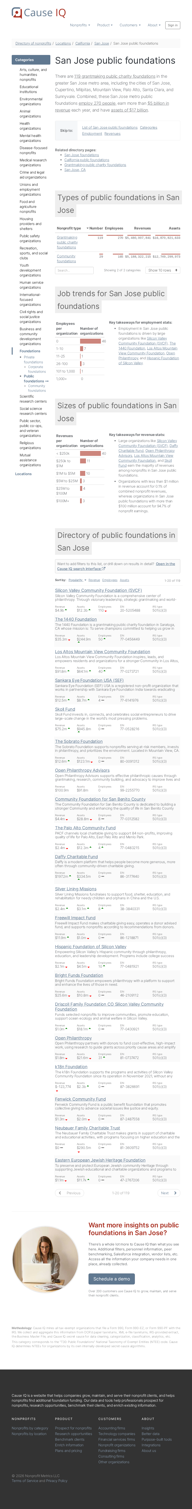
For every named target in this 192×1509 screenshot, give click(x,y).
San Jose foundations (81, 155)
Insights (148, 1428)
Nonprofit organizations (117, 1445)
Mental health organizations (30, 138)
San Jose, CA (75, 169)
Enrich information (69, 1445)
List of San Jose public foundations (110, 127)
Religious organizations (30, 445)
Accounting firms (111, 1428)
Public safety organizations (30, 238)
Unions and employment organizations (30, 189)
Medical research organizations (33, 162)
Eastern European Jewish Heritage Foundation (100, 1160)
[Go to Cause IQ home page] (38, 13)
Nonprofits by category (30, 1428)
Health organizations (30, 126)
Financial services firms (116, 1439)
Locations (63, 43)
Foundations (30, 351)
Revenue (94, 580)
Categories (24, 60)
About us (149, 1450)
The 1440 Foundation (76, 619)
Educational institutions (29, 89)
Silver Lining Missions (75, 888)
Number (96, 228)
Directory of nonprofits (33, 43)
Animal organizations (30, 113)
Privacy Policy (56, 1480)
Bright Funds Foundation (79, 975)
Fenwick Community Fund (80, 1099)
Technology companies (116, 1433)
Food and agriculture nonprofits (28, 206)
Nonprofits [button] (79, 25)
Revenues (112, 133)
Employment (92, 133)
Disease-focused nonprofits (33, 150)
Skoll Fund (65, 709)
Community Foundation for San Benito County (100, 799)
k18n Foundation (71, 1066)
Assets (174, 228)
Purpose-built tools (157, 1439)
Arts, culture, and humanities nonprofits (33, 74)
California (82, 43)
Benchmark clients (69, 1439)
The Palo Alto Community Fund (85, 827)
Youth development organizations (30, 270)
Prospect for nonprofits (73, 1428)
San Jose (101, 43)
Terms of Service (25, 1480)
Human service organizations (32, 285)
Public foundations (34, 378)
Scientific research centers (33, 398)
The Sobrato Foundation (79, 741)
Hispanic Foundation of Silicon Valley (90, 946)
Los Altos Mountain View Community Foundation (102, 651)
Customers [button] (129, 25)
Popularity (76, 580)
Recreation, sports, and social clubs (34, 253)
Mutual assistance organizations (30, 460)
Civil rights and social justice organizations (31, 317)
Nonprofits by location (29, 1433)
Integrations (151, 1445)
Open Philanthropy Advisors (82, 770)
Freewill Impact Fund (75, 917)
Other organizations (113, 1462)
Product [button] (104, 25)
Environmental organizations (31, 101)
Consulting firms (111, 1456)
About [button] (153, 25)
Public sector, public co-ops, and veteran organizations (31, 428)
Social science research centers (33, 411)
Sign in (173, 25)
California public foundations (86, 160)
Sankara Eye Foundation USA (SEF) (89, 680)
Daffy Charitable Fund (76, 856)
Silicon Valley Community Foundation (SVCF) (98, 590)
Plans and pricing (68, 1450)
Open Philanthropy (73, 1038)
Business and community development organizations (30, 336)
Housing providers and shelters (30, 224)
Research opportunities (73, 1433)
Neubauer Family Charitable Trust (87, 1127)
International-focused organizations (30, 299)
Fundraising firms (111, 1450)
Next (165, 1193)
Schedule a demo (111, 1279)
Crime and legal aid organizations (33, 174)
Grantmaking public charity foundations (95, 165)
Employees (114, 228)
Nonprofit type (69, 228)
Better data (150, 1433)
